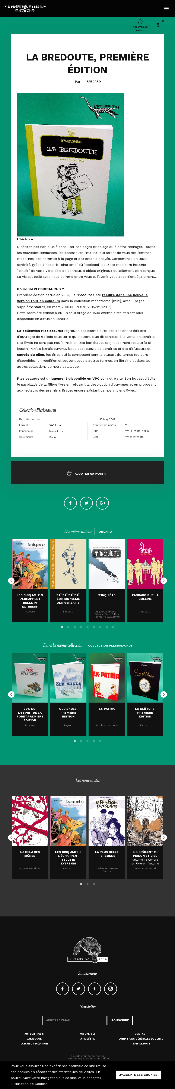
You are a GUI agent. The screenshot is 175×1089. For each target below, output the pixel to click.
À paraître (87, 1038)
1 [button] (62, 626)
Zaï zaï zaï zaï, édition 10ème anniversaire (68, 598)
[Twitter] (86, 503)
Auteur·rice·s (34, 1034)
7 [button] (100, 626)
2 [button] (68, 626)
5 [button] (87, 626)
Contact (141, 1034)
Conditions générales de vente (140, 1038)
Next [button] (163, 581)
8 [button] (107, 626)
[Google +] (102, 503)
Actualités (88, 1034)
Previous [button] (11, 581)
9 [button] (113, 626)
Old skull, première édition (68, 712)
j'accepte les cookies (138, 1074)
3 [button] (75, 626)
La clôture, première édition (145, 712)
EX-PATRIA (107, 708)
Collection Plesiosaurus (37, 410)
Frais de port (140, 1043)
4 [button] (81, 626)
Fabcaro (94, 81)
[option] (30, 580)
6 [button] (94, 626)
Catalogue (34, 1038)
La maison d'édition (34, 1043)
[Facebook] (70, 503)
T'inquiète (106, 595)
